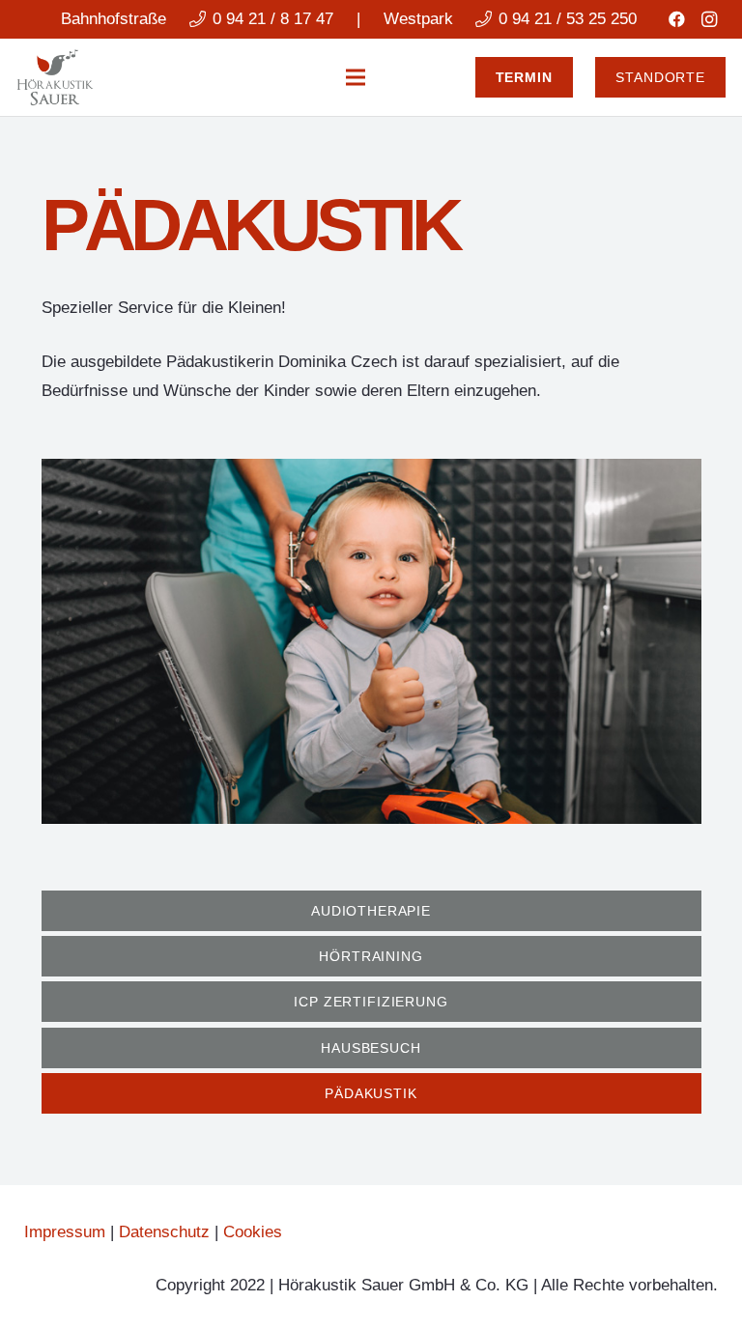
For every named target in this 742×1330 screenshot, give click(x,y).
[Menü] (356, 77)
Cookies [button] (252, 1232)
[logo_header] (55, 77)
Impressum (64, 1232)
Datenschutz (164, 1232)
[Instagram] (709, 19)
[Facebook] (676, 19)
